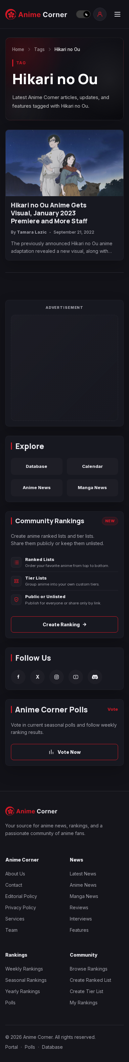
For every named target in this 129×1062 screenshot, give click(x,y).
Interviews (81, 919)
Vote (113, 709)
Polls (10, 1002)
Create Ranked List (90, 980)
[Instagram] (56, 677)
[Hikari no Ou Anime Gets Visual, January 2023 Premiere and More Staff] (64, 163)
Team (11, 930)
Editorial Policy (21, 896)
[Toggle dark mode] (83, 14)
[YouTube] (75, 677)
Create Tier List (86, 991)
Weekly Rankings (24, 969)
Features (79, 930)
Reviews (79, 907)
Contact (13, 885)
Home (18, 49)
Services (14, 919)
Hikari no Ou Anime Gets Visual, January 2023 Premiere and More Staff (49, 213)
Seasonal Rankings (26, 980)
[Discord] (95, 677)
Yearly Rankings (22, 991)
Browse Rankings (89, 969)
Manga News (92, 487)
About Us (15, 873)
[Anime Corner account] (100, 14)
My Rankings (84, 1002)
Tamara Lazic (32, 232)
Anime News (37, 487)
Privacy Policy (20, 907)
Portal (11, 1047)
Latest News (83, 873)
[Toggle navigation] (117, 14)
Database (36, 466)
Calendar (92, 466)
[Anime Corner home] (38, 14)
